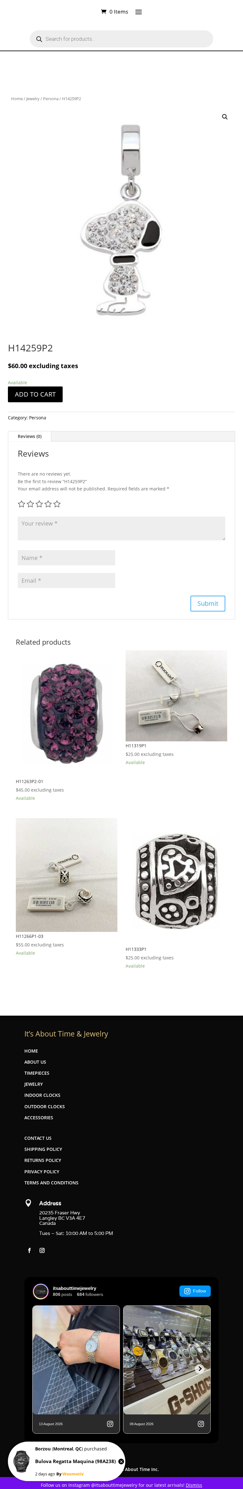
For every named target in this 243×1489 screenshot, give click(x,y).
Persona (51, 98)
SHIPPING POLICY (43, 1149)
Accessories (38, 1118)
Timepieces (36, 1073)
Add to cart (35, 394)
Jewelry (33, 98)
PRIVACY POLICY (41, 1172)
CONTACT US (38, 1138)
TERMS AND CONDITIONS (51, 1183)
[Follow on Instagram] (42, 1250)
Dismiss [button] (194, 1485)
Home (17, 98)
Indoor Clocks (42, 1095)
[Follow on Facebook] (29, 1250)
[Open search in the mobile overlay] (121, 39)
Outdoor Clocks (44, 1106)
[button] (225, 117)
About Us (35, 1062)
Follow (199, 1290)
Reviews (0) (29, 436)
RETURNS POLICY (42, 1160)
